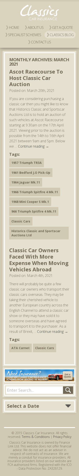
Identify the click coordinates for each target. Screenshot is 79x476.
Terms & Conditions (36, 437)
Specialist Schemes (24, 34)
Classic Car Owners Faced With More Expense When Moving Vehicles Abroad (38, 259)
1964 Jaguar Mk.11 (25, 182)
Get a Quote (62, 27)
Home (14, 27)
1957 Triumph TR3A (26, 163)
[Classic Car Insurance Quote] (39, 375)
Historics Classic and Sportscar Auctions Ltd (35, 233)
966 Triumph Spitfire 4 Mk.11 (33, 211)
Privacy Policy (62, 437)
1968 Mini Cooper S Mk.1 (30, 202)
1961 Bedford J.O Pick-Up (30, 172)
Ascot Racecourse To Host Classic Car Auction (36, 78)
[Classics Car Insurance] (39, 20)
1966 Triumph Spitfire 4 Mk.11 (34, 192)
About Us (35, 27)
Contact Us (41, 41)
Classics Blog (62, 34)
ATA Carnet (20, 348)
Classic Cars (20, 221)
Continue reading (33, 146)
